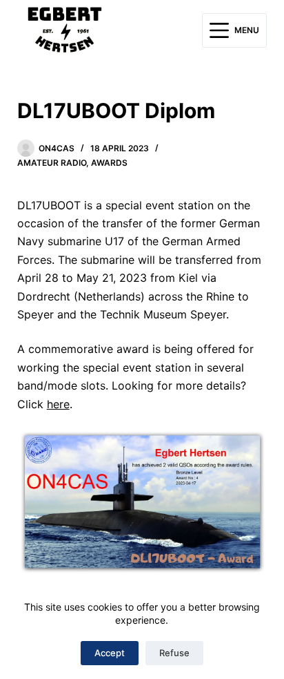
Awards (109, 162)
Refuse (174, 652)
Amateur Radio (51, 162)
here (58, 404)
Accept (109, 652)
